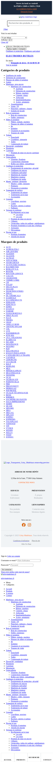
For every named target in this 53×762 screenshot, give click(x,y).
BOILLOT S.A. (12, 269)
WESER (9, 430)
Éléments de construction (15, 78)
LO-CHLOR (11, 362)
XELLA (9, 432)
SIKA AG (10, 413)
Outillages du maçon (19, 170)
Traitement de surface (14, 190)
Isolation (14, 128)
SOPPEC (9, 417)
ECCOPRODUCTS (14, 300)
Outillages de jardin (13, 75)
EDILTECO (11, 304)
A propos (9, 593)
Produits (21, 760)
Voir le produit (11, 65)
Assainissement (17, 104)
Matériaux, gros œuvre (15, 84)
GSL (8, 329)
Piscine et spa (11, 232)
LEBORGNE (11, 360)
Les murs (19, 215)
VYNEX (9, 428)
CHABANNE (11, 278)
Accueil (8, 760)
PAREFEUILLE (12, 382)
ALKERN (10, 254)
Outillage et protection (14, 51)
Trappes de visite (17, 133)
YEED (8, 435)
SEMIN (9, 404)
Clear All (4, 42)
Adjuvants (20, 98)
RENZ (8, 395)
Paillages (14, 208)
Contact (47, 760)
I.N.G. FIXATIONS (14, 338)
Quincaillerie (11, 157)
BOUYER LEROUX (14, 274)
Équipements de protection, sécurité (24, 168)
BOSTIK (9, 271)
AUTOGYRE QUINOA (16, 265)
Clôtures (14, 221)
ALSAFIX (10, 256)
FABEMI (9, 311)
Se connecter (6, 570)
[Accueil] (8, 755)
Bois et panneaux (12, 113)
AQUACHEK (11, 260)
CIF (7, 282)
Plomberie (10, 148)
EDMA (9, 307)
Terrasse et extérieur (13, 210)
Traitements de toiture (19, 192)
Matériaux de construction (21, 86)
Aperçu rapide (12, 49)
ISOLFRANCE (12, 344)
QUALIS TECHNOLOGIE (17, 393)
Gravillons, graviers (18, 201)
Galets (13, 203)
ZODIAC (10, 437)
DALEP (9, 285)
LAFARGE (10, 357)
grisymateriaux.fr (7, 578)
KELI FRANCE (12, 351)
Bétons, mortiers (22, 93)
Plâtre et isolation (12, 120)
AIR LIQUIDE (12, 251)
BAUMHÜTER (12, 267)
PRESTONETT (12, 386)
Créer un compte (13, 556)
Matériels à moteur (18, 177)
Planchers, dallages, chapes (21, 109)
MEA (8, 368)
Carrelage (9, 151)
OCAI (8, 377)
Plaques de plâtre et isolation (17, 80)
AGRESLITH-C (12, 249)
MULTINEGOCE (13, 373)
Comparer (22, 49)
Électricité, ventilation (14, 146)
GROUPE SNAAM (14, 327)
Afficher (4, 40)
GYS (8, 331)
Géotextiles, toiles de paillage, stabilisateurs (27, 223)
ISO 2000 (10, 342)
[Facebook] (24, 525)
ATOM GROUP (12, 262)
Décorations (15, 230)
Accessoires (15, 197)
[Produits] (21, 755)
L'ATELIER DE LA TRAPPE (18, 355)
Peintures (14, 186)
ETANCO (10, 309)
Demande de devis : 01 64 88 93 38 (25, 63)
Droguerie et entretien (19, 188)
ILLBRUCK (11, 340)
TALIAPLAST (12, 421)
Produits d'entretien (18, 234)
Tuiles (13, 142)
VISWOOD (10, 424)
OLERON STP (12, 379)
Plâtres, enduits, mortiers (20, 122)
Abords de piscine (18, 237)
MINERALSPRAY (13, 371)
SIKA (8, 410)
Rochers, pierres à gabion (21, 206)
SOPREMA (10, 419)
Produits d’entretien (18, 725)
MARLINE (10, 366)
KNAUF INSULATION (15, 353)
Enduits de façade (18, 111)
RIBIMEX (10, 397)
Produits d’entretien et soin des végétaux (26, 745)
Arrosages (15, 228)
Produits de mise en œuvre (21, 219)
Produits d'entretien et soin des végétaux (26, 226)
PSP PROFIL (11, 391)
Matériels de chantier (19, 175)
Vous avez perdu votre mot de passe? (15, 572)
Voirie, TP (15, 106)
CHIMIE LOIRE (12, 280)
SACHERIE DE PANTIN (16, 399)
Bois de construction (19, 115)
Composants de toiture (19, 144)
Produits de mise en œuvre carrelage (25, 153)
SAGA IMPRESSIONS (15, 402)
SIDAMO (10, 408)
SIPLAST (10, 415)
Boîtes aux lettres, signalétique (22, 164)
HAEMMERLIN (12, 333)
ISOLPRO (10, 346)
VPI (7, 426)
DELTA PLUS (12, 287)
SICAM (9, 406)
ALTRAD (10, 258)
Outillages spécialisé (32, 51)
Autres (8, 82)
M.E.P (8, 364)
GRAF (8, 322)
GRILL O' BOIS (12, 324)
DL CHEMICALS (13, 296)
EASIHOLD (11, 298)
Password (5, 565)
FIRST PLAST (12, 315)
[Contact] (47, 755)
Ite (12, 126)
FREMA (9, 320)
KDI (7, 349)
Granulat (9, 199)
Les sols (19, 217)
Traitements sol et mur (19, 195)
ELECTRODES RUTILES (19, 56)
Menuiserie (10, 155)
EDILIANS (10, 302)
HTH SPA (10, 335)
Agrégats (19, 89)
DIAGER (10, 289)
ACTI (8, 247)
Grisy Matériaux (25, 535)
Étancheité (15, 137)
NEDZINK (10, 375)
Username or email (9, 560)
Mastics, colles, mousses (20, 184)
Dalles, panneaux (17, 117)
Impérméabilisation (23, 100)
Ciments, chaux (22, 95)
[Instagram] (29, 525)
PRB (8, 384)
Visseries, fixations (18, 159)
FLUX (8, 318)
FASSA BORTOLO (14, 313)
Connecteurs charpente (20, 162)
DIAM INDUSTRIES (14, 291)
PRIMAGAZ (11, 388)
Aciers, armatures (22, 102)
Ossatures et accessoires (20, 131)
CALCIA (9, 276)
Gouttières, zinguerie (19, 139)
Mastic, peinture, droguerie (16, 181)
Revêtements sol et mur (20, 212)
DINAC (9, 293)
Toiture (8, 135)
